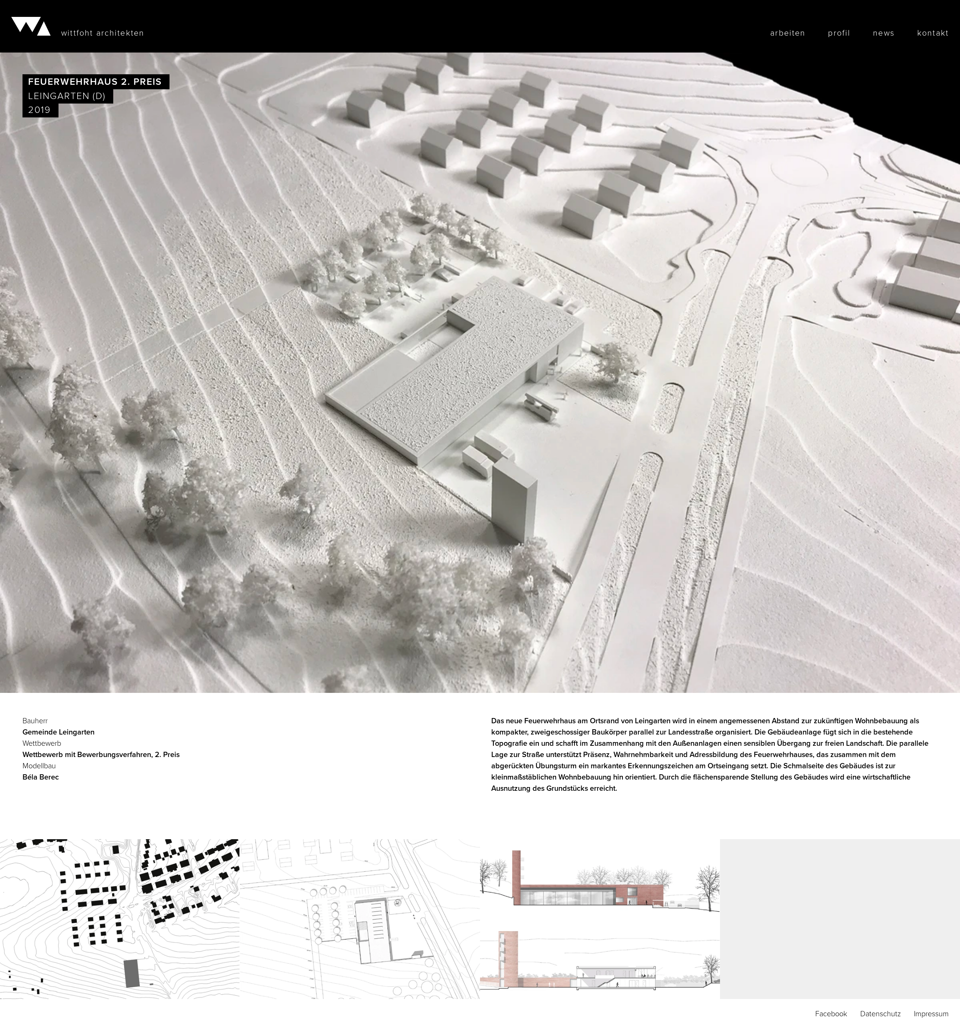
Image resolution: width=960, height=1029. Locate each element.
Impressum (931, 1014)
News (884, 33)
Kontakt (933, 33)
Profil (839, 33)
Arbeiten (788, 33)
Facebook (831, 1014)
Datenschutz (880, 1014)
